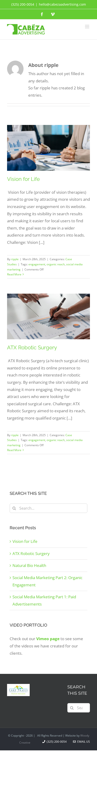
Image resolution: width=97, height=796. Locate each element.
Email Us (83, 742)
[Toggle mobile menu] (87, 26)
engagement (36, 264)
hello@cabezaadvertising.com (62, 4)
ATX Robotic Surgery (32, 347)
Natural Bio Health (29, 565)
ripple (15, 259)
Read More (14, 274)
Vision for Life (23, 179)
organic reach (56, 264)
